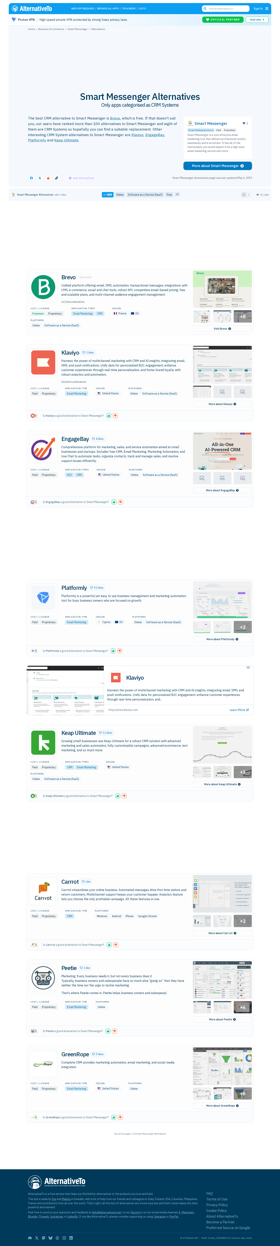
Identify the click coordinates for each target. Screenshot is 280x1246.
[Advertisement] (140, 59)
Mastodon (188, 1212)
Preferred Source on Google (228, 1228)
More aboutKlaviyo (220, 404)
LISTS (142, 8)
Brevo (115, 118)
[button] (222, 289)
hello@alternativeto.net (106, 1212)
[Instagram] (64, 1238)
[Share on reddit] (48, 178)
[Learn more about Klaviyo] (43, 362)
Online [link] (120, 194)
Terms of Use (216, 1199)
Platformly (37, 140)
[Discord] (30, 1238)
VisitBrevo (220, 328)
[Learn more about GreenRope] (43, 1064)
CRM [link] (109, 194)
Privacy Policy (217, 1205)
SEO (69, 475)
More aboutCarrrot (221, 933)
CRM (99, 313)
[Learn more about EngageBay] (43, 448)
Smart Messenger (211, 123)
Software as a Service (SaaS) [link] (145, 194)
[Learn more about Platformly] (43, 597)
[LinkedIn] (71, 1238)
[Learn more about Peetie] (43, 978)
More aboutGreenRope (220, 1105)
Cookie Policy (216, 1210)
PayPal (173, 1216)
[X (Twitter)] (37, 1238)
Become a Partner (220, 1222)
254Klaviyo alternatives (73, 381)
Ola (54, 1199)
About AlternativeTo (222, 1216)
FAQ (209, 1193)
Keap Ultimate (66, 140)
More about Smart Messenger (215, 166)
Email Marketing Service (201, 130)
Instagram (56, 1216)
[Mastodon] (44, 1238)
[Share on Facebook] (31, 178)
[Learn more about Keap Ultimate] (43, 742)
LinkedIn (72, 1216)
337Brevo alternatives (73, 301)
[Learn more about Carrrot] (43, 891)
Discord (135, 1212)
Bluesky (33, 1216)
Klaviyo (137, 134)
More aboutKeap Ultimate (220, 784)
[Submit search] (205, 8)
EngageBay (154, 134)
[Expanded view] (244, 194)
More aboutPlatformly (220, 639)
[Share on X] (39, 178)
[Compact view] (248, 194)
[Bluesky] (50, 1238)
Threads (44, 1216)
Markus (66, 1199)
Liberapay (160, 1216)
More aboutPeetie (220, 1019)
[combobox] (226, 8)
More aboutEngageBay (220, 490)
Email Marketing (83, 313)
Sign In (258, 8)
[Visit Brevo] (43, 287)
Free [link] (169, 194)
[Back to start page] (37, 8)
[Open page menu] (267, 8)
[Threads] (57, 1238)
